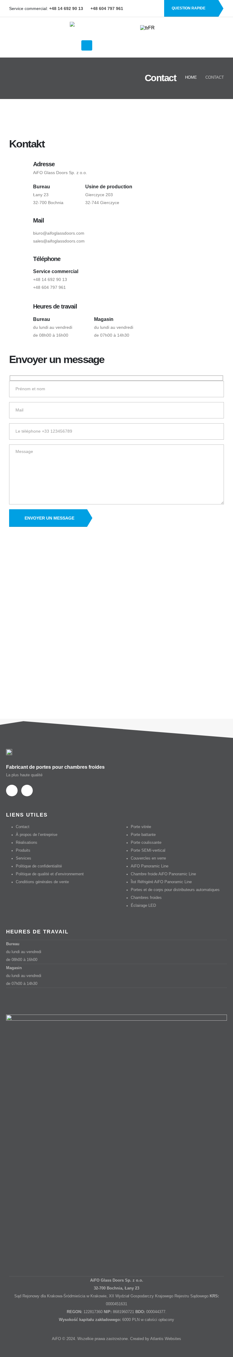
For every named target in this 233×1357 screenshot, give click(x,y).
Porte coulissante (146, 842)
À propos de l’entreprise (36, 835)
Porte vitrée (141, 827)
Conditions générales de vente (42, 882)
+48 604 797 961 (49, 287)
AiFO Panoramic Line (149, 866)
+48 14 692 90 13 (50, 279)
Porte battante (143, 835)
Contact (22, 827)
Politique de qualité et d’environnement (50, 874)
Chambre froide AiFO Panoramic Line (163, 874)
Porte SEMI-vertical (148, 850)
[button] (73, 46)
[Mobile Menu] (86, 45)
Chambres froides (146, 898)
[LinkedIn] (154, 8)
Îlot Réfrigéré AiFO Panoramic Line (161, 882)
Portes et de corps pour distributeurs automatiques (175, 890)
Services (23, 858)
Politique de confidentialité (39, 866)
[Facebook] (144, 8)
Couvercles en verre (148, 858)
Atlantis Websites (165, 1339)
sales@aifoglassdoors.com (59, 241)
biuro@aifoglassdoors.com (58, 233)
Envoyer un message (49, 518)
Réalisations (26, 842)
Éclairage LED (143, 905)
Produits (23, 850)
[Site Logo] (100, 30)
